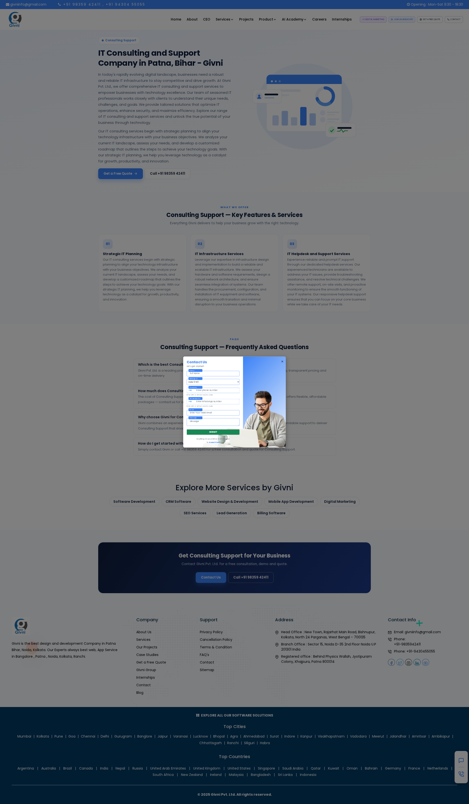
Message (193, 418)
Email (192, 410)
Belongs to (193, 378)
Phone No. (193, 387)
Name (192, 370)
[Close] (282, 361)
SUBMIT (213, 431)
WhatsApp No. (195, 398)
